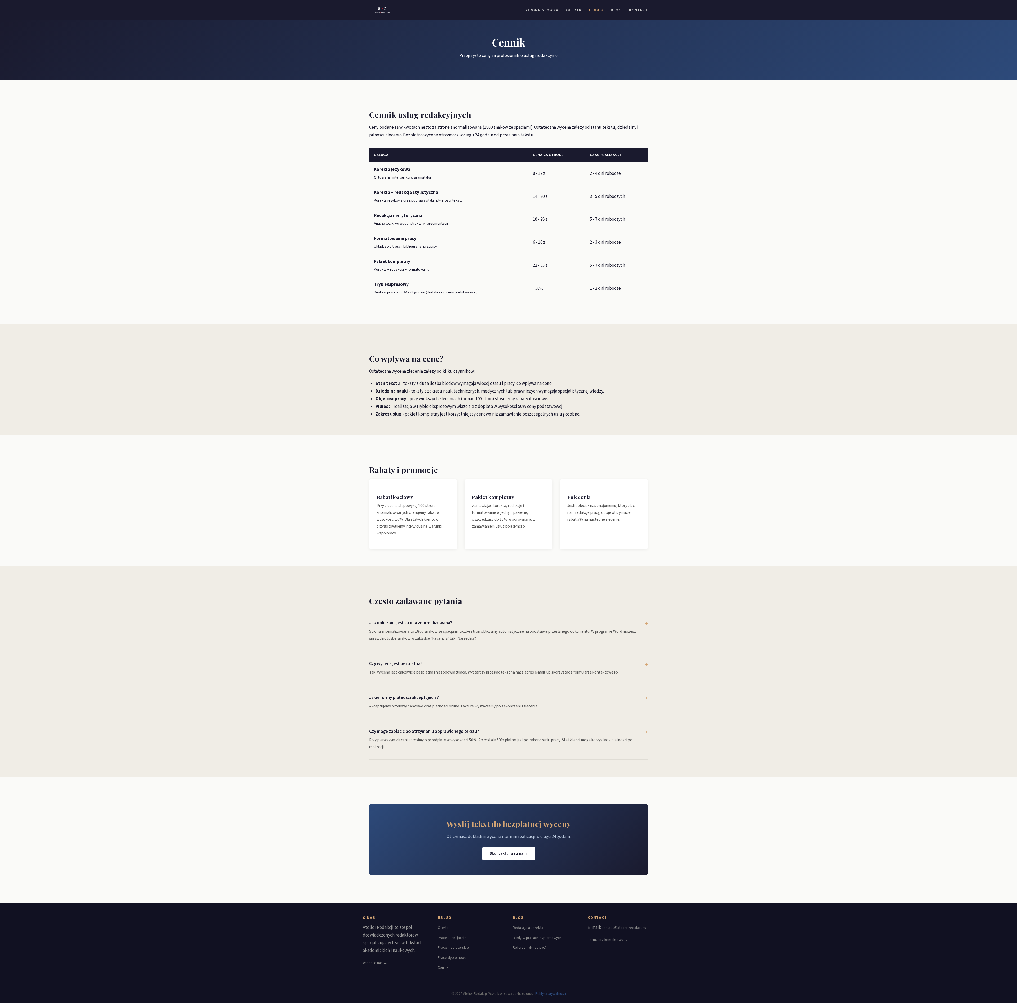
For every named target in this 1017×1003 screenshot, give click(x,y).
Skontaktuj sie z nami (509, 853)
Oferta (573, 10)
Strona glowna (542, 10)
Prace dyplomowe (452, 957)
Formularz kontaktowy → (608, 940)
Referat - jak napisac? (530, 947)
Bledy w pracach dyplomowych (537, 937)
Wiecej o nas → (375, 963)
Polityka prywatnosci (550, 993)
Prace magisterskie (453, 947)
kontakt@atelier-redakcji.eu (624, 927)
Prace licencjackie (452, 937)
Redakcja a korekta (528, 927)
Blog (616, 10)
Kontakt (638, 10)
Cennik (596, 10)
